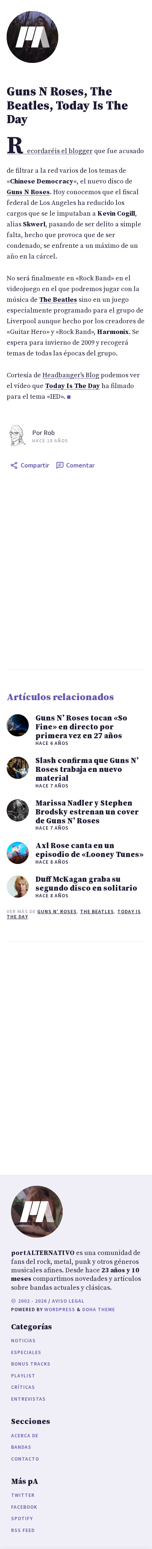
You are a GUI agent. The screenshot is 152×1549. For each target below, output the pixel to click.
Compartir (35, 465)
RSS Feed (23, 1530)
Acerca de (24, 1435)
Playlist (23, 1376)
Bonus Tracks (31, 1364)
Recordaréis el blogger (50, 151)
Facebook (24, 1507)
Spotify (22, 1518)
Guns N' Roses (57, 911)
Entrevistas (28, 1399)
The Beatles (97, 911)
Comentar (80, 465)
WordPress (59, 1309)
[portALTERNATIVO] (32, 37)
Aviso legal (68, 1301)
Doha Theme (98, 1309)
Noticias (23, 1340)
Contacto (25, 1459)
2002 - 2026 (32, 1301)
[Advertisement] (76, 571)
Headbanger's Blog (70, 375)
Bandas (21, 1447)
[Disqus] (76, 1056)
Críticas (23, 1387)
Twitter (23, 1495)
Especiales (26, 1352)
